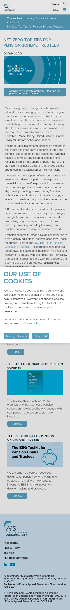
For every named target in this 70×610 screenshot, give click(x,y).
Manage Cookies (16, 336)
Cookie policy (32, 323)
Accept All (41, 336)
